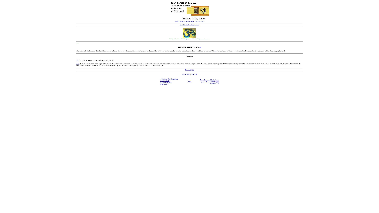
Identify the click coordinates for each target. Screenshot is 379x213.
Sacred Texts (179, 21)
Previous (197, 21)
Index (192, 21)
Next (202, 21)
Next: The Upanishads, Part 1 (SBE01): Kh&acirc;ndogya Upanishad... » (209, 81)
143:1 (77, 60)
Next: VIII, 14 (189, 70)
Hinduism (186, 21)
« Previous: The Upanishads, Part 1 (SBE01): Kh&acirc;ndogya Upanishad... (169, 81)
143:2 (77, 64)
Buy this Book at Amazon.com (189, 25)
